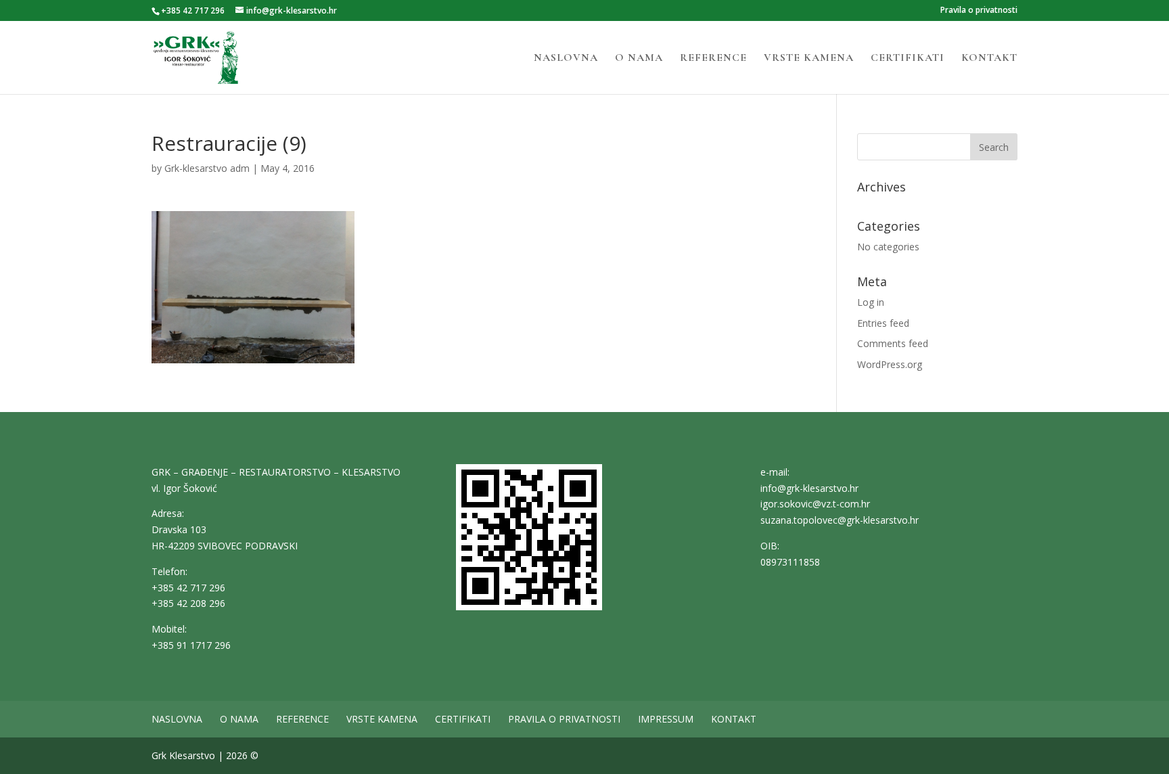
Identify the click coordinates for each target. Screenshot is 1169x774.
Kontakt (989, 58)
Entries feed (883, 323)
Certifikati (907, 58)
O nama (639, 58)
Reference (713, 58)
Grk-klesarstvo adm (207, 168)
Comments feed (892, 343)
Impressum (665, 718)
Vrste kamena (809, 58)
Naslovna (566, 58)
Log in (870, 302)
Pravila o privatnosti (978, 11)
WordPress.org (889, 364)
